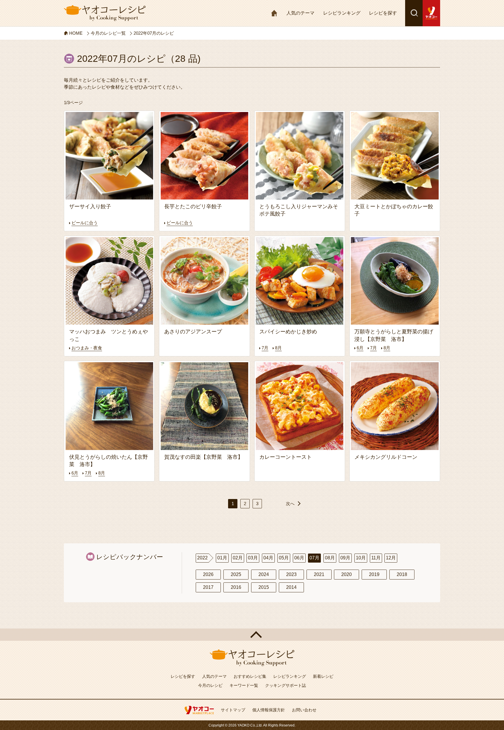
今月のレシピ (210, 685)
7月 (265, 347)
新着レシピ (323, 676)
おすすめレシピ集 (250, 676)
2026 (208, 574)
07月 (314, 557)
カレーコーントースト (285, 457)
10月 (361, 557)
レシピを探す (383, 12)
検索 (414, 13)
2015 (263, 587)
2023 (291, 574)
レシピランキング (341, 12)
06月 (299, 557)
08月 (330, 557)
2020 (346, 574)
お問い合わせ (304, 710)
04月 (268, 557)
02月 (238, 557)
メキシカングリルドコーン (385, 457)
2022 (202, 557)
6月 (360, 347)
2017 (208, 587)
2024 (263, 574)
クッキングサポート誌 (285, 685)
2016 (236, 587)
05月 (284, 557)
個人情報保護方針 (268, 710)
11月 (376, 557)
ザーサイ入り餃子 (90, 206)
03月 (253, 557)
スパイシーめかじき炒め (290, 332)
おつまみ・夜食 (86, 347)
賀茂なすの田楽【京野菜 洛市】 (203, 457)
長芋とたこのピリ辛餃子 (195, 206)
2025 (236, 574)
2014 (291, 587)
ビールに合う (84, 222)
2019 (374, 574)
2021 (319, 574)
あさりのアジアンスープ (195, 332)
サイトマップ (233, 710)
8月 (278, 347)
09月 (345, 557)
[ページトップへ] (252, 635)
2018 (402, 574)
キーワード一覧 (244, 685)
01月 (222, 557)
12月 (391, 557)
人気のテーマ (300, 12)
